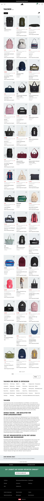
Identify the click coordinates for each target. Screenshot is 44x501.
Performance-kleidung (25, 386)
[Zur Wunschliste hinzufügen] (14, 17)
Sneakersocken (19, 393)
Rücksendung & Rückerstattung (22, 480)
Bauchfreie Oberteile (6, 391)
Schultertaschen (25, 395)
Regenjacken (18, 395)
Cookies (29, 492)
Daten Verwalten (19, 492)
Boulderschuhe (32, 395)
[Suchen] (39, 4)
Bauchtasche (6, 388)
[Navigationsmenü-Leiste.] (1, 4)
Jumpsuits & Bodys (6, 386)
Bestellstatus (30, 480)
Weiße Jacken (36, 386)
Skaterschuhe (31, 386)
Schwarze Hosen (18, 386)
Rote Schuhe (25, 393)
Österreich (24, 499)
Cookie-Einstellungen (8, 492)
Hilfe (5, 486)
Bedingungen (18, 495)
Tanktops (5, 395)
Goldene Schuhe (17, 391)
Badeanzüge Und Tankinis (12, 386)
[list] (20, 13)
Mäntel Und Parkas (6, 384)
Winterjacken (31, 388)
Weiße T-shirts (18, 384)
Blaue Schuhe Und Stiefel (18, 388)
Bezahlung (30, 483)
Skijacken (24, 388)
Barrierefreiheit (31, 495)
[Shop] (22, 4)
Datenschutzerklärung (8, 495)
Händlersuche (18, 486)
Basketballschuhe (38, 388)
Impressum (18, 483)
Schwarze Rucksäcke (31, 393)
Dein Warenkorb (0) (31, 464)
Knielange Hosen (12, 395)
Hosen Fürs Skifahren (24, 391)
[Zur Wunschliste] (4, 4)
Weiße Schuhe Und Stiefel (24, 384)
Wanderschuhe (32, 390)
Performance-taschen (13, 384)
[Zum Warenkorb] (42, 4)
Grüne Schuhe (36, 391)
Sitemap (5, 483)
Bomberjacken (7, 393)
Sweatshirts (12, 390)
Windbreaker (12, 393)
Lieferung (5, 480)
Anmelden (11, 464)
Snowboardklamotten (14, 388)
